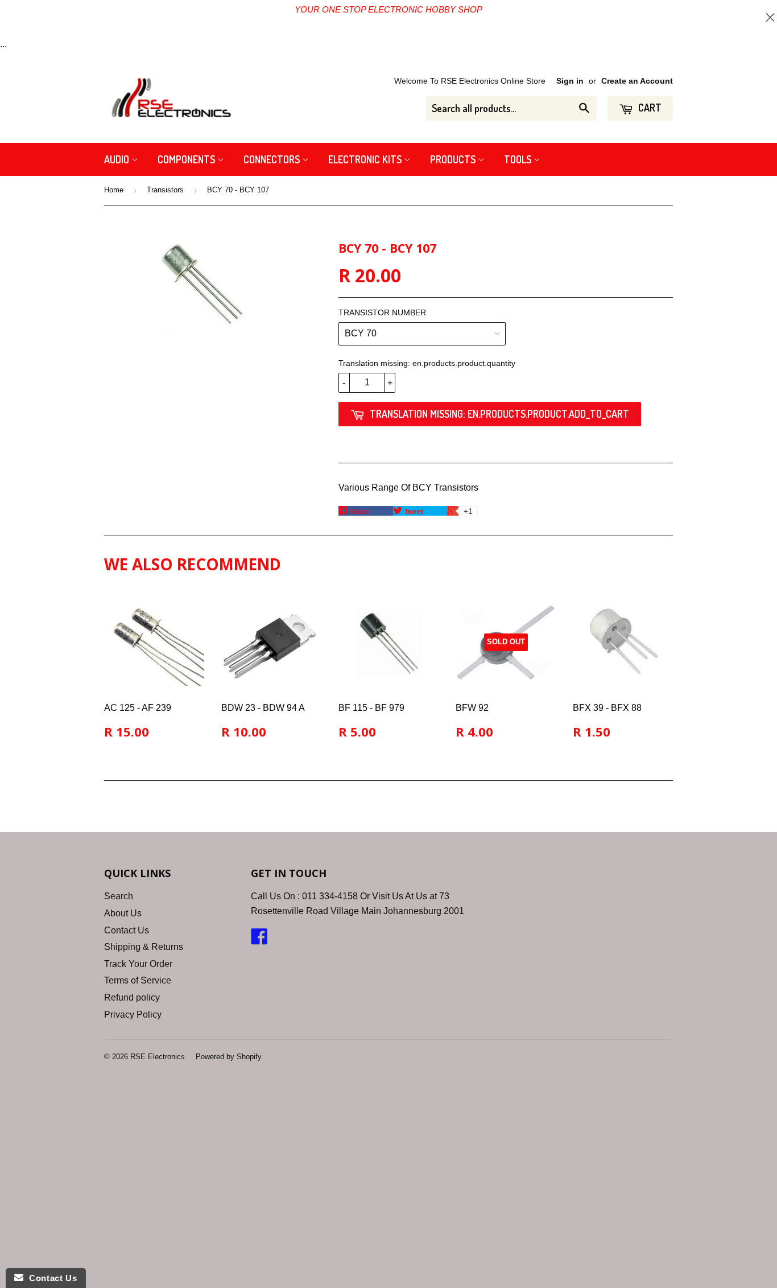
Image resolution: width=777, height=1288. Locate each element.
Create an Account (637, 81)
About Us (123, 913)
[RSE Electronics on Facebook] (259, 940)
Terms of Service (137, 980)
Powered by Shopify (229, 1056)
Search (118, 896)
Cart (649, 107)
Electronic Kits (366, 159)
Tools (519, 159)
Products (454, 159)
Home (113, 190)
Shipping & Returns (143, 947)
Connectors (272, 159)
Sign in (570, 81)
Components (187, 159)
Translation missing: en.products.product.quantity (426, 363)
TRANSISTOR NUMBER (382, 312)
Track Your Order (138, 964)
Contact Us (126, 930)
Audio (117, 159)
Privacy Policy (133, 1014)
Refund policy (132, 997)
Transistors (165, 190)
